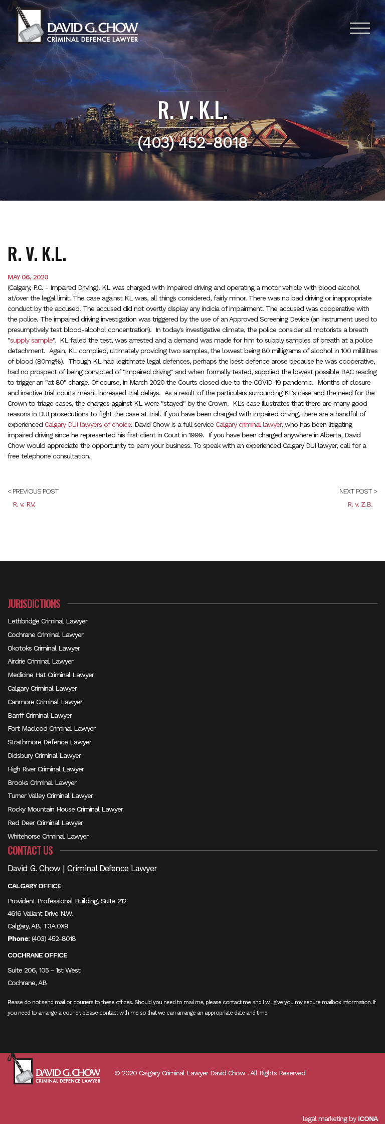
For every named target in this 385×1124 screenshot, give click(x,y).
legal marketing (325, 1118)
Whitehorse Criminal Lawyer (48, 836)
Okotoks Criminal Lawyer (44, 648)
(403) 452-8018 (54, 938)
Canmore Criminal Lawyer (45, 702)
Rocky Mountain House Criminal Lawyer (65, 809)
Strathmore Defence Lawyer (49, 742)
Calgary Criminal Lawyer (42, 688)
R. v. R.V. (24, 504)
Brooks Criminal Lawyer (42, 782)
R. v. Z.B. (359, 504)
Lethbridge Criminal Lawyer (47, 621)
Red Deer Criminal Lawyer (45, 823)
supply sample (31, 340)
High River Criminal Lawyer (46, 769)
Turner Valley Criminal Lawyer (50, 795)
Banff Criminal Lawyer (40, 715)
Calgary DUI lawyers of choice (88, 424)
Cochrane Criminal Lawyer (45, 634)
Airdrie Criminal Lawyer (40, 661)
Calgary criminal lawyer (248, 424)
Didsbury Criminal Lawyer (44, 755)
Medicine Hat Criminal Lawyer (51, 675)
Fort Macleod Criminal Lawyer (51, 728)
